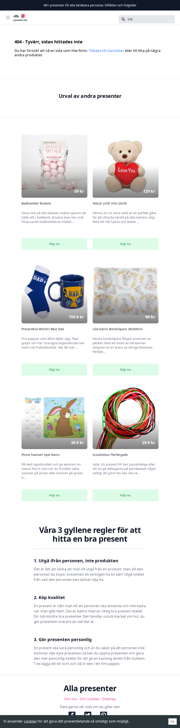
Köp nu (54, 244)
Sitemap (109, 698)
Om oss (70, 698)
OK (173, 721)
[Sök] (122, 19)
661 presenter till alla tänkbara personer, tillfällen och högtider (90, 5)
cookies (30, 721)
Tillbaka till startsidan (106, 50)
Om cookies (89, 698)
